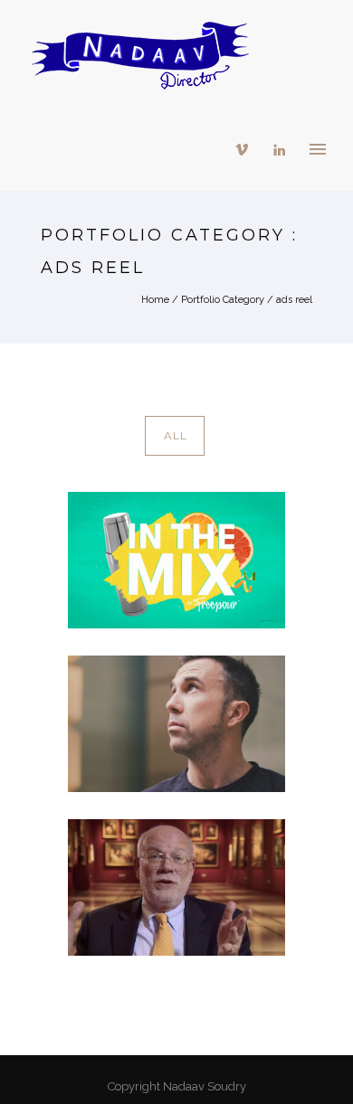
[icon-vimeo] (246, 150)
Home (155, 300)
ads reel (294, 300)
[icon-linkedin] (279, 150)
